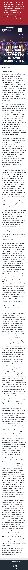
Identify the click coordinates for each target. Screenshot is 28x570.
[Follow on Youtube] (23, 37)
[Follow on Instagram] (22, 34)
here (4, 23)
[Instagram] (13, 566)
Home (8, 561)
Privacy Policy (16, 561)
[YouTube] (16, 566)
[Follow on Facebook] (17, 34)
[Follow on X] (19, 34)
